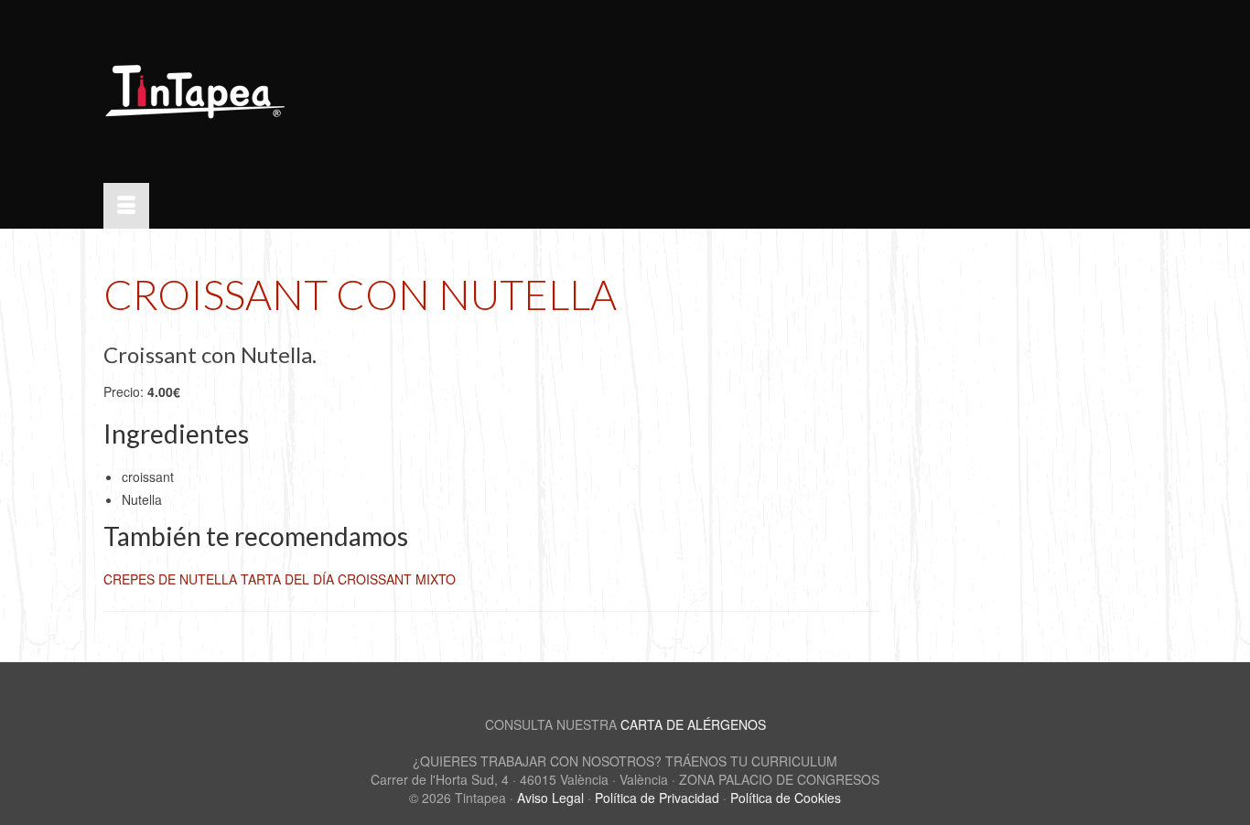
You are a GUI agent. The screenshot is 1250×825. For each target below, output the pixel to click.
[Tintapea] (268, 91)
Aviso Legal (550, 797)
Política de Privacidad (657, 797)
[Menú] (126, 206)
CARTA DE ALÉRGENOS (693, 724)
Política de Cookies (785, 797)
